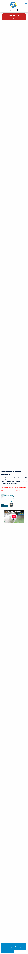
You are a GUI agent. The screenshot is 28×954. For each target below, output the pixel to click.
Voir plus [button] (21, 947)
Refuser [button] (7, 951)
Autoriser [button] (20, 951)
